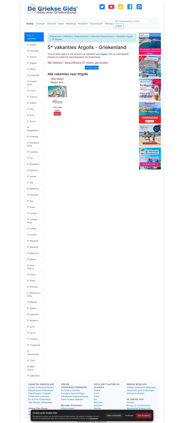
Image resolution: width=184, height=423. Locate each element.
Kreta (96, 396)
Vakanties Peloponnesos (102, 36)
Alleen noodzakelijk (114, 415)
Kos (95, 399)
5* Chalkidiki (33, 75)
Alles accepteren (144, 415)
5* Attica (31, 69)
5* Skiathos (32, 320)
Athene (97, 390)
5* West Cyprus (31, 368)
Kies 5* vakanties (31, 37)
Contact (130, 402)
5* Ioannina (32, 152)
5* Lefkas (31, 228)
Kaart (61, 23)
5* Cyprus (32, 96)
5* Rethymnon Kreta (34, 294)
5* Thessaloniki (33, 352)
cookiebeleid (93, 418)
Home (29, 23)
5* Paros (31, 274)
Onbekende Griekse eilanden (74, 396)
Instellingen (129, 415)
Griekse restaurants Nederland (141, 387)
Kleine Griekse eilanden (72, 399)
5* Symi (31, 326)
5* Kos (30, 201)
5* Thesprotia (33, 345)
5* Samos (31, 308)
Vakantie (51, 23)
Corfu (96, 393)
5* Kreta (31, 207)
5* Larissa (32, 213)
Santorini (98, 405)
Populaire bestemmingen (72, 393)
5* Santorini (32, 314)
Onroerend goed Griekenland (140, 390)
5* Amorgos (33, 50)
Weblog (109, 23)
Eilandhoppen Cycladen (39, 393)
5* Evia (30, 115)
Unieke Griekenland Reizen (41, 387)
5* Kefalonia (33, 188)
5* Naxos (31, 259)
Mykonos (98, 402)
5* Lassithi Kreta (32, 221)
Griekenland (55, 36)
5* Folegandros (33, 129)
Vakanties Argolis (124, 36)
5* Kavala (31, 176)
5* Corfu (31, 90)
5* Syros (31, 333)
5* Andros (32, 57)
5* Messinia (32, 247)
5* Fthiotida (32, 136)
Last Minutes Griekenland (40, 402)
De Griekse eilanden (70, 390)
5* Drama (31, 103)
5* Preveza (32, 287)
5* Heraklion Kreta (33, 144)
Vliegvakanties (81, 36)
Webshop (71, 23)
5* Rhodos (32, 302)
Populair (40, 23)
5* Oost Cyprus (30, 267)
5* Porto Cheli (91, 68)
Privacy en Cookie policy (138, 405)
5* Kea (30, 182)
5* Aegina (31, 44)
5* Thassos (32, 339)
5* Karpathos (33, 164)
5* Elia (30, 109)
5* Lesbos (32, 234)
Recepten (83, 23)
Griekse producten (135, 393)
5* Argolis (32, 63)
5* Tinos (31, 360)
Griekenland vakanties (38, 396)
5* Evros (31, 121)
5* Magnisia (32, 241)
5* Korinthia (32, 195)
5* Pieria (31, 280)
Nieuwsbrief (96, 23)
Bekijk (57, 114)
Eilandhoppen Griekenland (40, 390)
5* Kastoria (32, 170)
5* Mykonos (33, 253)
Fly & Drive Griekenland (39, 399)
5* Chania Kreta (31, 83)
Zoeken (118, 26)
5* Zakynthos (33, 375)
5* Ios (30, 158)
